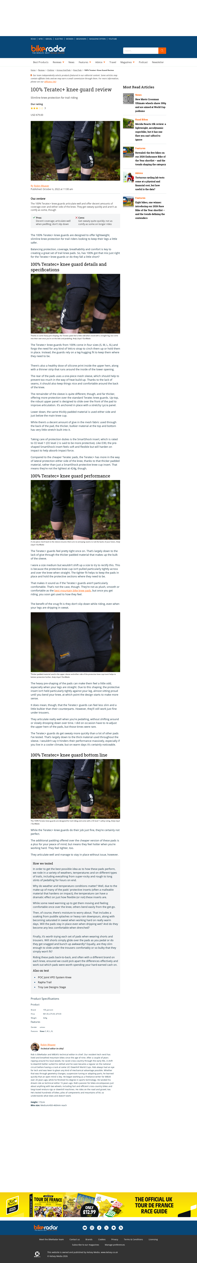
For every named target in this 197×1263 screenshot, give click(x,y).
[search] (162, 50)
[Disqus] (78, 1152)
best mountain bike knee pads (72, 590)
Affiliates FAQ (50, 81)
